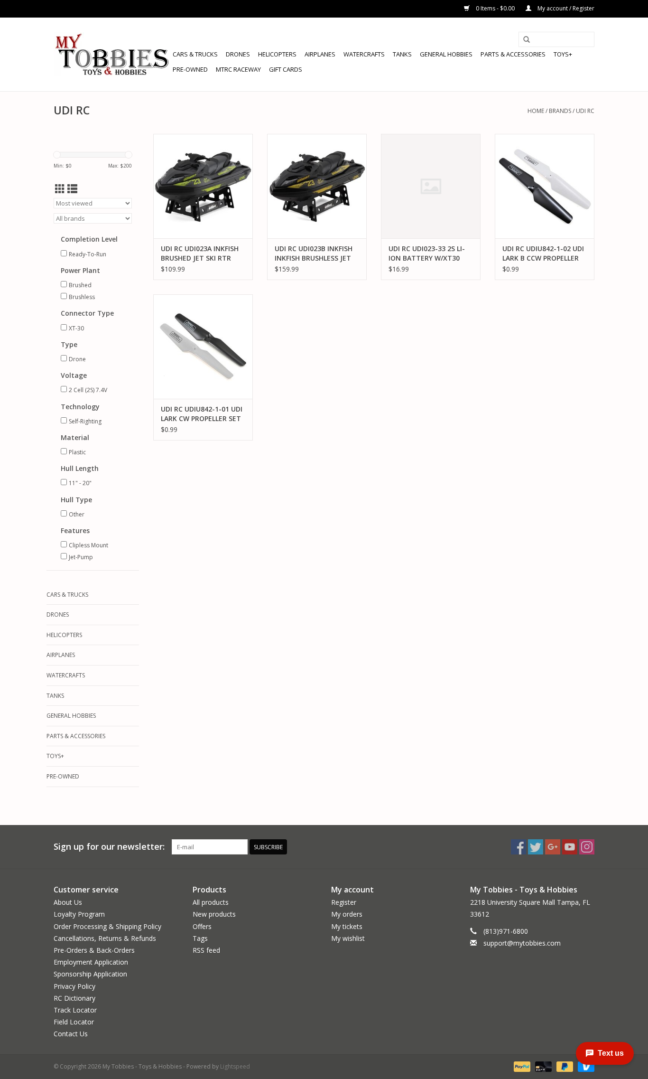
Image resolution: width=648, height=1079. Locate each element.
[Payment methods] (521, 1066)
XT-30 (76, 328)
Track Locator (75, 1009)
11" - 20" (80, 483)
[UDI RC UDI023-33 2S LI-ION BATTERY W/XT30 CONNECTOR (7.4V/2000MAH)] (431, 186)
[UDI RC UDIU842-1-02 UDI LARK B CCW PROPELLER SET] (544, 186)
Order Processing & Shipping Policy (107, 926)
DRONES (238, 54)
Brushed (80, 285)
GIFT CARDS (285, 69)
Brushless (82, 297)
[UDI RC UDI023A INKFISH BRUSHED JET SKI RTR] (203, 186)
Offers (202, 926)
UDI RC (585, 111)
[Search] (526, 40)
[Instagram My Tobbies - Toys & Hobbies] (586, 846)
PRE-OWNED (190, 69)
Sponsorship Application (90, 973)
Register (343, 902)
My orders (346, 914)
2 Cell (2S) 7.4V (88, 390)
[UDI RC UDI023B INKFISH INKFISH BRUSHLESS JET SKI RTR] (317, 186)
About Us (68, 902)
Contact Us (71, 1033)
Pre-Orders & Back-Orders (94, 950)
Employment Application (91, 961)
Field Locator (74, 1021)
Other (76, 514)
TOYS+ (563, 54)
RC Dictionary (74, 998)
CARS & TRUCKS (195, 54)
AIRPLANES (320, 54)
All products (211, 902)
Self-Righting (85, 421)
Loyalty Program (79, 914)
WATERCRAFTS (364, 54)
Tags (200, 938)
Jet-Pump (81, 557)
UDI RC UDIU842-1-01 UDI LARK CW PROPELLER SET (201, 413)
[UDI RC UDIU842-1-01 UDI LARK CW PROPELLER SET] (203, 346)
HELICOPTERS (277, 54)
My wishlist (348, 938)
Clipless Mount (88, 545)
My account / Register (565, 8)
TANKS (402, 54)
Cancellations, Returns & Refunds (105, 938)
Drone (77, 359)
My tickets (346, 926)
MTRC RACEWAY (238, 69)
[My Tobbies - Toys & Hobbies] (112, 54)
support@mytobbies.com (522, 943)
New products (214, 914)
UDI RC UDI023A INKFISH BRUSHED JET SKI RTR (200, 253)
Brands (560, 111)
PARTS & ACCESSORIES (513, 54)
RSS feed (206, 950)
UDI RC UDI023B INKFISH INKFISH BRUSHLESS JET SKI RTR (313, 253)
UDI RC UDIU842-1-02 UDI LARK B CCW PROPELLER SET (543, 253)
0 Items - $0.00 (495, 8)
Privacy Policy (74, 986)
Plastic (77, 452)
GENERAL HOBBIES (446, 54)
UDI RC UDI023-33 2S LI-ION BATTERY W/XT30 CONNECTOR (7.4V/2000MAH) (427, 253)
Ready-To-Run (87, 254)
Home (536, 111)
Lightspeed (235, 1066)
